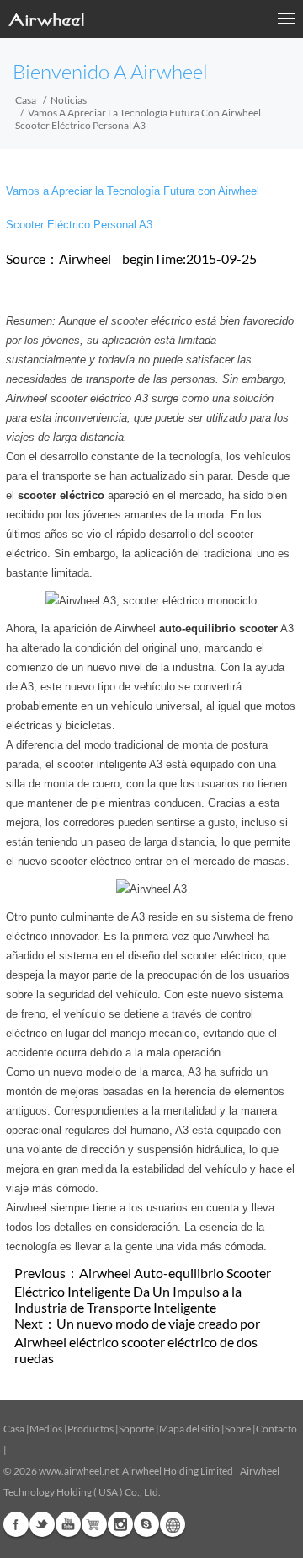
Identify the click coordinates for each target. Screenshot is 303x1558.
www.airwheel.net (79, 1470)
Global (172, 1524)
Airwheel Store (94, 1524)
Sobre (238, 1428)
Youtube (68, 1524)
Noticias (68, 100)
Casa (25, 100)
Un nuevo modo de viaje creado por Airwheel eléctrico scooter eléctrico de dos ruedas (137, 1340)
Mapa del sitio (189, 1428)
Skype (146, 1524)
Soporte (136, 1428)
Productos (90, 1428)
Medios (45, 1428)
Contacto (276, 1428)
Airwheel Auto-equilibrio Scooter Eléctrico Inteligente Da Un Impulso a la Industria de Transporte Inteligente (142, 1290)
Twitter (42, 1524)
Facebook (16, 1524)
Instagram (120, 1524)
